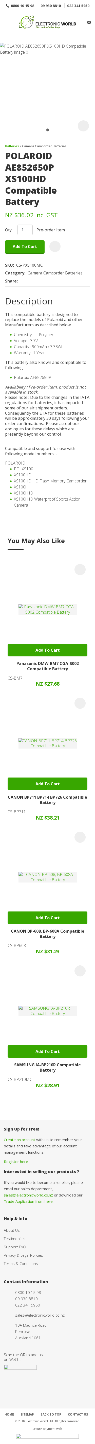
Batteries (12, 146)
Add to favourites (80, 569)
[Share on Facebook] (21, 281)
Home (9, 1414)
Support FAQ (15, 1246)
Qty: (8, 230)
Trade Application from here (28, 1201)
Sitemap (27, 1414)
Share (11, 281)
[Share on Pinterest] (43, 281)
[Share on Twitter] (27, 281)
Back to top (51, 1414)
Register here (16, 1161)
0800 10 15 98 (22, 5)
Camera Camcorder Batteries (44, 146)
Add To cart (47, 650)
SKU (9, 265)
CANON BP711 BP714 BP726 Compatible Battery (47, 799)
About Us (12, 1230)
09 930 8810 (51, 5)
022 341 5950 (78, 5)
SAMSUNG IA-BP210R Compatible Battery (47, 1067)
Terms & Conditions (21, 1263)
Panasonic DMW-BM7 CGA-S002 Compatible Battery (47, 666)
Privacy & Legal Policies (23, 1255)
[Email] (35, 281)
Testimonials (14, 1238)
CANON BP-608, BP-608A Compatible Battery (47, 933)
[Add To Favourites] (55, 246)
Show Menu (7, 22)
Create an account (19, 1139)
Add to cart (25, 246)
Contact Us (78, 1414)
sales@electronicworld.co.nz (28, 1195)
